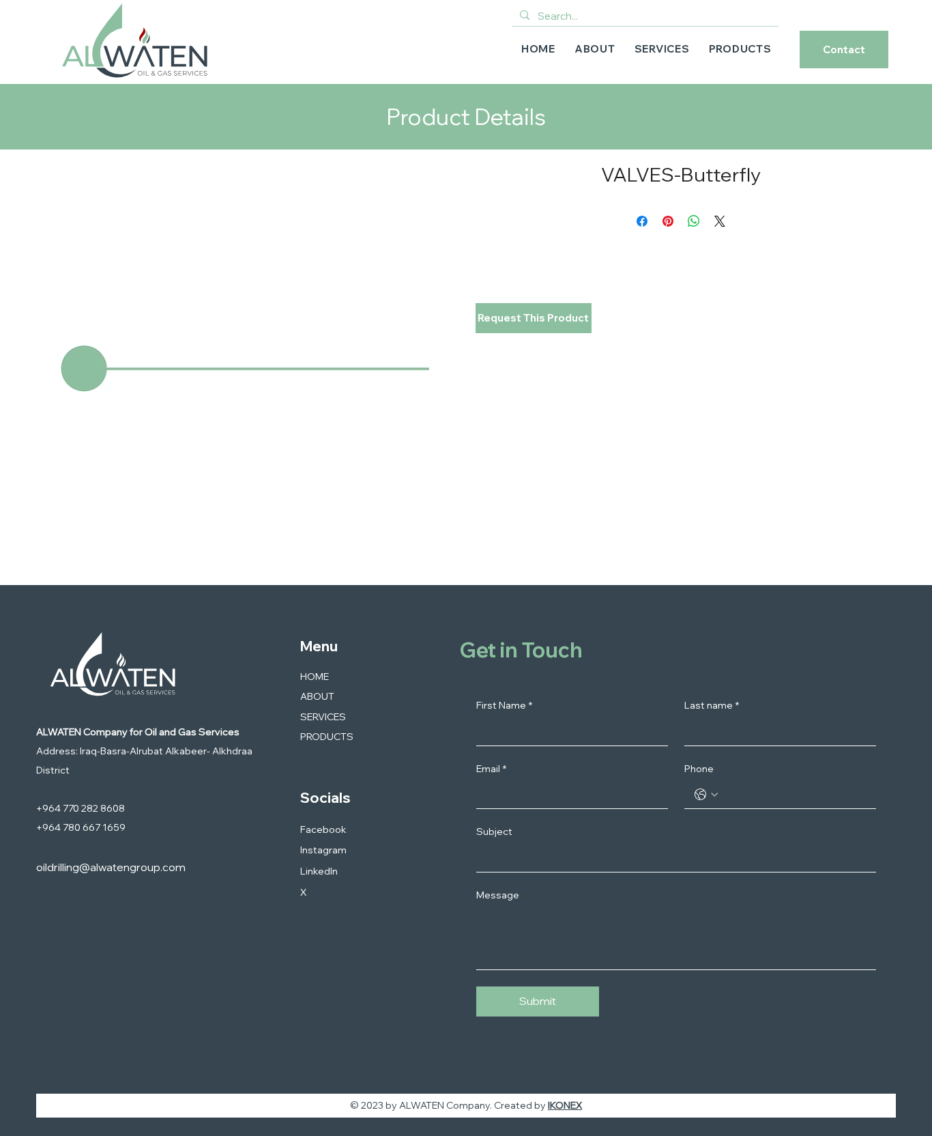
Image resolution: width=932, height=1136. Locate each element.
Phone (699, 769)
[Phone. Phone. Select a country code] (706, 794)
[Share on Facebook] (642, 221)
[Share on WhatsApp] (694, 221)
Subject (494, 831)
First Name (504, 705)
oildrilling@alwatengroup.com (111, 867)
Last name (711, 705)
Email (491, 769)
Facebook (323, 829)
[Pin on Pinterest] (668, 221)
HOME (314, 676)
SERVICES (323, 717)
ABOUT (317, 696)
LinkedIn (319, 871)
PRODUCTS (326, 736)
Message (497, 895)
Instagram (323, 850)
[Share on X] (720, 221)
